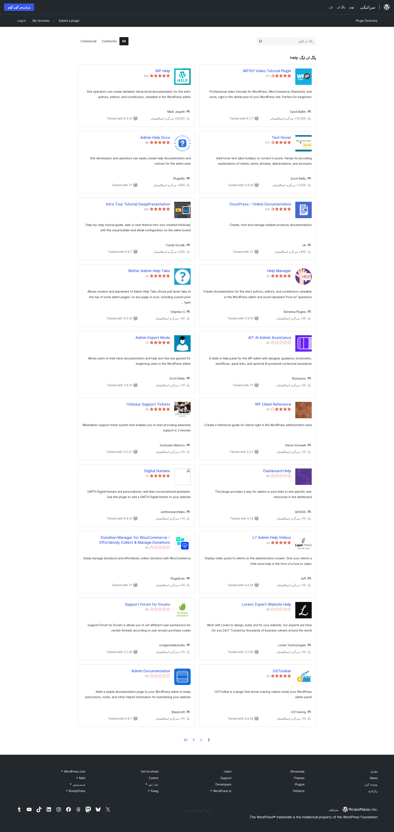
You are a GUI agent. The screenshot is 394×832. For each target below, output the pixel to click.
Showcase (297, 771)
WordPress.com (73, 771)
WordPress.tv (220, 791)
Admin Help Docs (155, 137)
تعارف (374, 771)
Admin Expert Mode (152, 337)
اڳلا (186, 740)
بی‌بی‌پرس (77, 784)
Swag (152, 791)
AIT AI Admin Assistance (269, 337)
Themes (299, 778)
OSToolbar (282, 671)
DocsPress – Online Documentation (260, 204)
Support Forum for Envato (147, 604)
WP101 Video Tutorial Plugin (267, 71)
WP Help (162, 71)
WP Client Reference (273, 404)
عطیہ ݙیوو (151, 784)
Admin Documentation (150, 671)
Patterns (299, 791)
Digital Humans (157, 471)
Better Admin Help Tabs (149, 271)
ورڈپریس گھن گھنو (19, 7)
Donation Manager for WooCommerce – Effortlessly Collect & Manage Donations (135, 539)
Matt (80, 778)
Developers (223, 784)
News (374, 778)
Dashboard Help (277, 471)
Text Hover (281, 137)
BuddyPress (75, 791)
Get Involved (149, 771)
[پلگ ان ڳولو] (260, 41)
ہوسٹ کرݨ (371, 784)
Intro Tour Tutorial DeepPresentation (138, 204)
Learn (227, 771)
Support (225, 778)
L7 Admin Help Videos (272, 537)
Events (153, 778)
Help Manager (279, 271)
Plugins (300, 784)
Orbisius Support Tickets (148, 404)
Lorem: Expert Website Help (266, 604)
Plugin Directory (367, 20)
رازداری (373, 791)
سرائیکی (333, 809)
